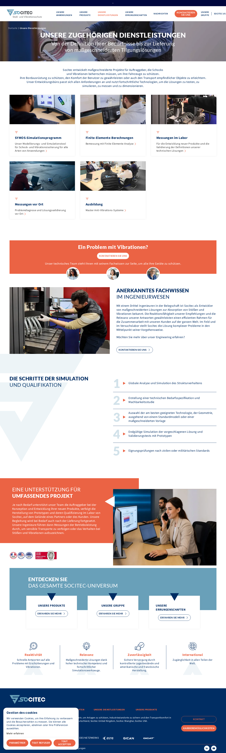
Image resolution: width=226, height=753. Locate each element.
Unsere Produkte (85, 14)
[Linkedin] (206, 748)
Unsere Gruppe (205, 14)
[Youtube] (213, 748)
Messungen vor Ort (29, 204)
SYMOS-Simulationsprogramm (38, 138)
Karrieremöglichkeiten (198, 728)
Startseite (13, 28)
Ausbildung (94, 204)
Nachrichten (161, 13)
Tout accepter (64, 743)
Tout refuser (41, 743)
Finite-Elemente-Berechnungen (109, 138)
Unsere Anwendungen (64, 14)
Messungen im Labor (172, 138)
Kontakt (15, 726)
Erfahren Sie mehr (49, 613)
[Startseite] (28, 14)
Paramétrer (17, 743)
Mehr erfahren (15, 733)
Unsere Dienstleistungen (108, 14)
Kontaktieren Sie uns (186, 13)
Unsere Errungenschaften (136, 14)
